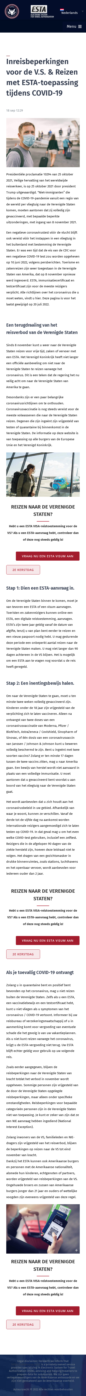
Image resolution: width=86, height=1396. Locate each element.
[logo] (12, 5)
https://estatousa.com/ (25, 1364)
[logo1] (42, 6)
